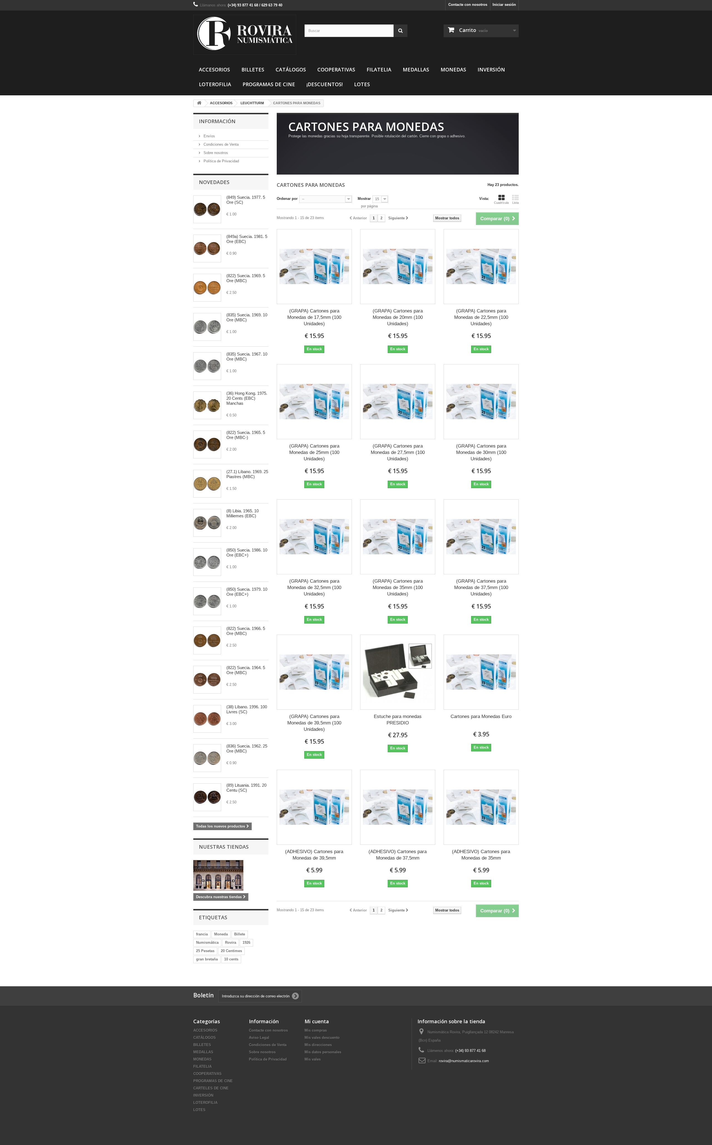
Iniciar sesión (504, 5)
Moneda (221, 934)
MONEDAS (453, 69)
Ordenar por (287, 199)
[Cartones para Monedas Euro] (481, 672)
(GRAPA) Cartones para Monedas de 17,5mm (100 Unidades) (314, 317)
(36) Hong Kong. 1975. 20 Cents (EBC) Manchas (246, 398)
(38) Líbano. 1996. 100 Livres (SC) (246, 709)
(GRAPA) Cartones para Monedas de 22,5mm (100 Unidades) (481, 317)
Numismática (207, 942)
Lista (515, 202)
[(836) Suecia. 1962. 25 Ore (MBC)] (207, 758)
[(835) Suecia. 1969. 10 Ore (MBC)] (207, 327)
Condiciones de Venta (220, 144)
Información (217, 121)
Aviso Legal (259, 1037)
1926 (246, 942)
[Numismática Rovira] (244, 35)
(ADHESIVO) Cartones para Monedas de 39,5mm (314, 855)
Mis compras (316, 1030)
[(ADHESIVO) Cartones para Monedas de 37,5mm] (397, 807)
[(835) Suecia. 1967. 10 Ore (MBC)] (207, 366)
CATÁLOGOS (291, 69)
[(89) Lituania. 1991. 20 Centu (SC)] (207, 797)
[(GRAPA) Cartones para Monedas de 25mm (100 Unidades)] (314, 401)
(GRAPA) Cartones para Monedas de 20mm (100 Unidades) (398, 317)
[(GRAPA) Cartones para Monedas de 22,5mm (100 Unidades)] (481, 266)
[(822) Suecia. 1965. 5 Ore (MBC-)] (207, 444)
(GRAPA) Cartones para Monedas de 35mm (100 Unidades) (398, 587)
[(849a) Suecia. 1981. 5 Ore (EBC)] (207, 248)
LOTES (362, 84)
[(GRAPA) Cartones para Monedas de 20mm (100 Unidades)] (397, 266)
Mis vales (313, 1059)
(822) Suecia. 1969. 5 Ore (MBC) (245, 278)
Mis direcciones (318, 1045)
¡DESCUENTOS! (324, 84)
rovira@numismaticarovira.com (464, 1061)
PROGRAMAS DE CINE (269, 84)
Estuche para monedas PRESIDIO (398, 720)
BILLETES (252, 69)
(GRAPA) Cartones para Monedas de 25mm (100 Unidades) (314, 452)
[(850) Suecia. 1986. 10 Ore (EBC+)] (207, 562)
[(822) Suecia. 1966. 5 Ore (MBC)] (207, 640)
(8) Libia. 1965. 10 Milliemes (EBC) (242, 513)
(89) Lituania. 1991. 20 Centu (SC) (246, 788)
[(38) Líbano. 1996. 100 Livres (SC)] (207, 719)
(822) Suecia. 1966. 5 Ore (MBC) (245, 631)
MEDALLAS (416, 69)
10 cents (231, 959)
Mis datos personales (323, 1052)
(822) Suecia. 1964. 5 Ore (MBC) (245, 670)
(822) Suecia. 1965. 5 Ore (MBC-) (245, 435)
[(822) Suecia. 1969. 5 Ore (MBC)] (207, 288)
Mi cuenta (317, 1021)
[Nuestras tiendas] (230, 875)
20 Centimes (231, 951)
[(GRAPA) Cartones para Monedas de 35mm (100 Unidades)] (397, 537)
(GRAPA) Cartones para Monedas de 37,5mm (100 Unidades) (481, 587)
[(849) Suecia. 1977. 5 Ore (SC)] (207, 209)
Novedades (214, 182)
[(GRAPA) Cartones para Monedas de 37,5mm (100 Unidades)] (481, 537)
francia (202, 934)
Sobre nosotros (215, 153)
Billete (239, 934)
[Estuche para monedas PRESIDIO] (397, 672)
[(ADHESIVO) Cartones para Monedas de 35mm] (481, 807)
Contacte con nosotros (467, 5)
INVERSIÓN (491, 69)
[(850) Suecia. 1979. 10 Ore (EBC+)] (207, 601)
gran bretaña (207, 959)
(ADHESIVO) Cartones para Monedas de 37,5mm (398, 855)
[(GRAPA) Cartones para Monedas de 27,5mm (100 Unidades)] (397, 401)
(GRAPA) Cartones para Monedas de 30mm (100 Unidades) (481, 452)
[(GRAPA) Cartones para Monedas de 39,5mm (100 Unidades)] (314, 672)
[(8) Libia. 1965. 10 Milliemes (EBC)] (207, 523)
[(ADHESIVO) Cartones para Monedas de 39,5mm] (314, 807)
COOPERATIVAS (336, 69)
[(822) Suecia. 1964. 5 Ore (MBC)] (207, 680)
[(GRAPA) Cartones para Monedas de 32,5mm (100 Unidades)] (314, 537)
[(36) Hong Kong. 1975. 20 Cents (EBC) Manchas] (207, 405)
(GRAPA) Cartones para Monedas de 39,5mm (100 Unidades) (314, 723)
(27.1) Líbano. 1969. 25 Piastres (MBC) (247, 474)
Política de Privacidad (220, 161)
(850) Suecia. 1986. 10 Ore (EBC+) (246, 552)
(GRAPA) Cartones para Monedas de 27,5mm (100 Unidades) (398, 452)
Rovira (230, 942)
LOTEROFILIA (215, 84)
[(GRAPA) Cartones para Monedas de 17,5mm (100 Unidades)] (314, 266)
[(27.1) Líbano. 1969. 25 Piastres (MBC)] (207, 484)
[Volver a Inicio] (199, 103)
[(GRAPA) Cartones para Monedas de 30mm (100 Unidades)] (481, 401)
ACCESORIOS (214, 69)
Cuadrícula (501, 202)
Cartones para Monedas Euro (481, 716)
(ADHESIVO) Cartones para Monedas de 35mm (481, 855)
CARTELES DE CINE (211, 1088)
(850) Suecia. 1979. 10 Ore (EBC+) (246, 592)
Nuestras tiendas (224, 846)
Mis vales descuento (322, 1037)
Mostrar (364, 199)
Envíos (208, 136)
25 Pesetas (205, 951)
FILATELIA (379, 69)
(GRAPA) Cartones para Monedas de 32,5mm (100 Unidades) (314, 587)
